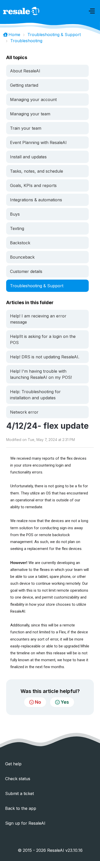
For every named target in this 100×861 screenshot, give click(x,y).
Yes (65, 702)
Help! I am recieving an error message (38, 319)
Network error (24, 412)
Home (14, 34)
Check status (17, 778)
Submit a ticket (19, 793)
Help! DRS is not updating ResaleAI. (44, 356)
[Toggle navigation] (92, 11)
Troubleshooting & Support (54, 34)
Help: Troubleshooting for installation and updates (35, 394)
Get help (13, 763)
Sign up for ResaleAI (25, 823)
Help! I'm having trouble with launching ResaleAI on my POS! (41, 374)
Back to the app (20, 808)
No (38, 702)
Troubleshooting (26, 40)
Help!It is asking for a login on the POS (43, 339)
